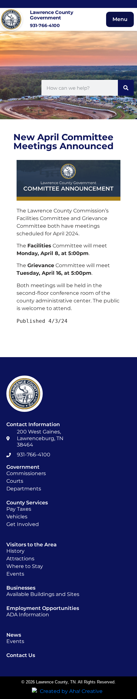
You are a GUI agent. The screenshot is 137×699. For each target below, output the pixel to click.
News (13, 635)
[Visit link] (36, 19)
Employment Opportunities (42, 608)
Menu (119, 19)
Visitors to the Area (31, 545)
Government (23, 467)
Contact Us (20, 655)
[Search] (126, 88)
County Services (27, 503)
